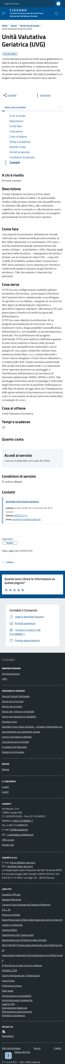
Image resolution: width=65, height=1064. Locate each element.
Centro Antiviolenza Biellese (17, 737)
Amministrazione (11, 674)
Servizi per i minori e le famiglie (18, 711)
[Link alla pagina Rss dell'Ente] (4, 1031)
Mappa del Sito (22, 1052)
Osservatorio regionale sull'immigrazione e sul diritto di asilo (32, 957)
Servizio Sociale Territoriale (16, 696)
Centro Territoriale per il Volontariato (21, 975)
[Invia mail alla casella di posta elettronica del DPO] (22, 862)
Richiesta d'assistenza (13, 1015)
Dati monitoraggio (11, 1048)
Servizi (14, 25)
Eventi (5, 792)
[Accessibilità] (8, 1055)
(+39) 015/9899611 (22, 821)
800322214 (21, 515)
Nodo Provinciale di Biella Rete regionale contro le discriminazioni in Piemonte (32, 922)
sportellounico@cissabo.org (26, 519)
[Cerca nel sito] (55, 13)
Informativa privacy (12, 986)
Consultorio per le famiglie (15, 742)
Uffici (4, 679)
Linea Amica (8, 980)
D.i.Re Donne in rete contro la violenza (22, 965)
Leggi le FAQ (8, 1004)
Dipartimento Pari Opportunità (17, 935)
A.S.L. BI (6, 910)
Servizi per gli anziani (29, 25)
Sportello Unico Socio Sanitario (22, 501)
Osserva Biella (9, 930)
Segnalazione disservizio (14, 1008)
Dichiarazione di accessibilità (16, 996)
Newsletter (8, 1036)
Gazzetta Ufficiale (11, 894)
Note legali (7, 991)
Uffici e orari (8, 840)
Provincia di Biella (11, 915)
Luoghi (5, 787)
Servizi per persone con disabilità (19, 716)
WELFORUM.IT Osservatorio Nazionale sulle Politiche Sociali (32, 947)
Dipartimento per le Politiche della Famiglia (24, 940)
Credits (57, 1048)
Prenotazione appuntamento (17, 1011)
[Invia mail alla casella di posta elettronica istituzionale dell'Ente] (19, 829)
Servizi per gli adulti (12, 706)
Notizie (5, 769)
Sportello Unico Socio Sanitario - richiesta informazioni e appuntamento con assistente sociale (32, 729)
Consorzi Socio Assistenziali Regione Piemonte (26, 904)
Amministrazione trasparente (17, 1000)
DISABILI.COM (9, 970)
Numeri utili (8, 845)
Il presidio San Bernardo (14, 747)
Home (4, 25)
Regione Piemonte (12, 3)
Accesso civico (9, 721)
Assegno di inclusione (13, 752)
